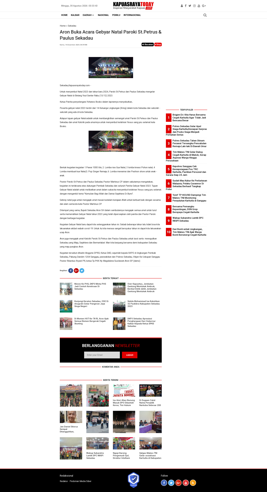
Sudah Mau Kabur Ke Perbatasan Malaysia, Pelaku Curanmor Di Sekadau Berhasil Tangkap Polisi (186, 185)
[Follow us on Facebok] (164, 483)
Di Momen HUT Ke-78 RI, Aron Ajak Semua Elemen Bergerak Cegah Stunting (91, 321)
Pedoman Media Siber (80, 481)
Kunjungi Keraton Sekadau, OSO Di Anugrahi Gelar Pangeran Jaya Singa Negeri (91, 304)
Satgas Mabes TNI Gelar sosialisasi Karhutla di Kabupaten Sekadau (150, 457)
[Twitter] (81, 270)
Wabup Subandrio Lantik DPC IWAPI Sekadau (95, 455)
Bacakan (148, 44)
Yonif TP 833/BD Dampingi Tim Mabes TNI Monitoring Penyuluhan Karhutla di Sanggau (189, 198)
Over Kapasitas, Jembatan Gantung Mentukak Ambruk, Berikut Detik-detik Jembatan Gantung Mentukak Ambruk (142, 288)
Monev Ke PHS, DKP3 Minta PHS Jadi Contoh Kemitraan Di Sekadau (90, 286)
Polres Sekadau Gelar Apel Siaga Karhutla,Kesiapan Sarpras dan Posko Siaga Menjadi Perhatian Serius (186, 130)
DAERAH (87, 15)
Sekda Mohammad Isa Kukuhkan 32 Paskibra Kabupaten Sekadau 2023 (144, 304)
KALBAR (75, 15)
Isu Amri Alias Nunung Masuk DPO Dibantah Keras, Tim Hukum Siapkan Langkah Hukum (124, 405)
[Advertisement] (186, 66)
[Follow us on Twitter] (171, 483)
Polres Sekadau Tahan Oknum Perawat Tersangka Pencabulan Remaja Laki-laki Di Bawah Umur (190, 143)
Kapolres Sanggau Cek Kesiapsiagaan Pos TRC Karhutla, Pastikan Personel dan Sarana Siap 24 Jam (186, 170)
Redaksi (64, 481)
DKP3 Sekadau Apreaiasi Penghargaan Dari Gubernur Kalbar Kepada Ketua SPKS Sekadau (142, 322)
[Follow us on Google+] (178, 483)
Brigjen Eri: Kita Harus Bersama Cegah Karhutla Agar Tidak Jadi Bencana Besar (189, 117)
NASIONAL (103, 15)
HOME (64, 15)
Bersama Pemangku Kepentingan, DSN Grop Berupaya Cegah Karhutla (186, 209)
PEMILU (116, 15)
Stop (158, 44)
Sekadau (72, 25)
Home (63, 25)
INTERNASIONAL (132, 15)
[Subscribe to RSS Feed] (193, 483)
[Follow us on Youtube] (186, 483)
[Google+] (76, 270)
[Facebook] (70, 270)
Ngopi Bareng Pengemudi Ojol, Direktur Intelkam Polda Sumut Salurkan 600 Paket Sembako (124, 458)
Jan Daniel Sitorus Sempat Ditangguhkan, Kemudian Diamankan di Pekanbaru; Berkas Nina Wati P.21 (70, 432)
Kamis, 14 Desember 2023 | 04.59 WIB (73, 45)
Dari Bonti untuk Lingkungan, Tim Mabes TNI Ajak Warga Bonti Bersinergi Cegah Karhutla (189, 232)
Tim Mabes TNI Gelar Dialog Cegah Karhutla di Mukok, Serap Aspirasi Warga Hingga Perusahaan (186, 156)
